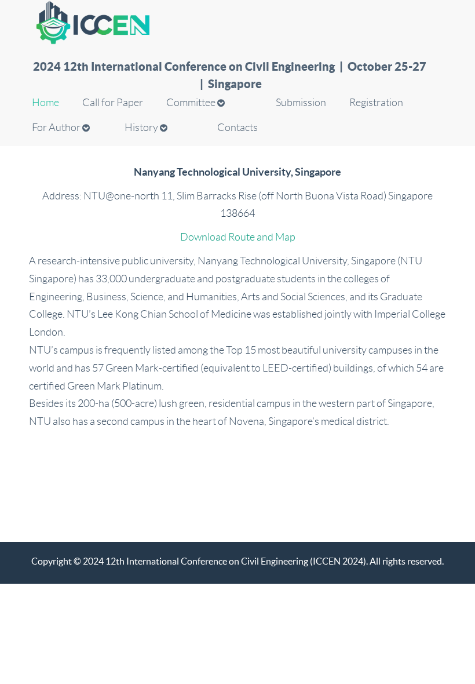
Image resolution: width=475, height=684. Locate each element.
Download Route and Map (237, 237)
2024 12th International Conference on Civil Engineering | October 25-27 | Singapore (231, 67)
